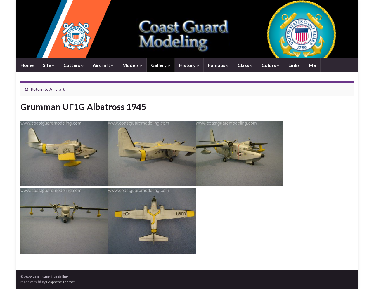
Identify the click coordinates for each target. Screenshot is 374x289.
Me (312, 65)
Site (47, 65)
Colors (269, 65)
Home (27, 65)
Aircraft (102, 65)
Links (294, 65)
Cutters (72, 65)
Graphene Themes (61, 282)
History (188, 65)
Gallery (159, 65)
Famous (217, 65)
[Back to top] (361, 276)
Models (131, 65)
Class (244, 65)
